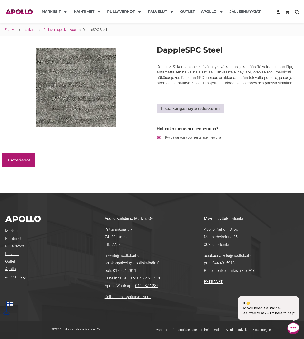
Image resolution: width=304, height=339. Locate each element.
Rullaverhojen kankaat (59, 30)
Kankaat (29, 30)
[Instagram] (222, 297)
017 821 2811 (124, 270)
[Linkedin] (215, 297)
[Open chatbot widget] (293, 328)
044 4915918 (223, 263)
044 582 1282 (146, 286)
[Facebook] (207, 297)
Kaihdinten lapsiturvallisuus (128, 297)
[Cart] (287, 12)
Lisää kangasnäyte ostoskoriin (190, 108)
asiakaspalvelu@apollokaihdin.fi (132, 263)
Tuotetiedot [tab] (18, 160)
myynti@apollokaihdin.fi (125, 255)
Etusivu (10, 30)
